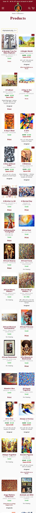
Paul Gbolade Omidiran (26, 263)
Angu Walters (26, 392)
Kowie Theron (9, 263)
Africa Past (26, 230)
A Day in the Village (26, 91)
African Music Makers (9, 290)
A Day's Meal (9, 131)
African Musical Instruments (9, 327)
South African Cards (9, 359)
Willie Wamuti (9, 457)
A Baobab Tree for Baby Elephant (9, 52)
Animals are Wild (26, 495)
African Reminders (9, 357)
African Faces (26, 261)
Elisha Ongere (9, 132)
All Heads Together (26, 389)
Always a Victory (26, 419)
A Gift (26, 131)
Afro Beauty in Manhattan (26, 358)
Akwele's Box (9, 388)
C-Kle (26, 421)
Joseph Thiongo (26, 93)
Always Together (9, 455)
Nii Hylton (26, 232)
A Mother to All (9, 201)
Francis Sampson (27, 203)
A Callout (9, 90)
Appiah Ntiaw (9, 421)
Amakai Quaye (26, 329)
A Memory (27, 164)
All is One (9, 419)
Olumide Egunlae (9, 234)
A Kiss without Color (9, 164)
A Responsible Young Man (9, 231)
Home (14, 13)
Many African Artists (9, 92)
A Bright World (27, 51)
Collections (20, 13)
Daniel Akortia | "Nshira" (9, 55)
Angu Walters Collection (9, 495)
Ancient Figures (26, 455)
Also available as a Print (26, 472)
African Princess (26, 327)
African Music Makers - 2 (26, 290)
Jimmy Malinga (26, 53)
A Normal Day (26, 201)
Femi (27, 132)
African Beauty (9, 261)
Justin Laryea (9, 167)
